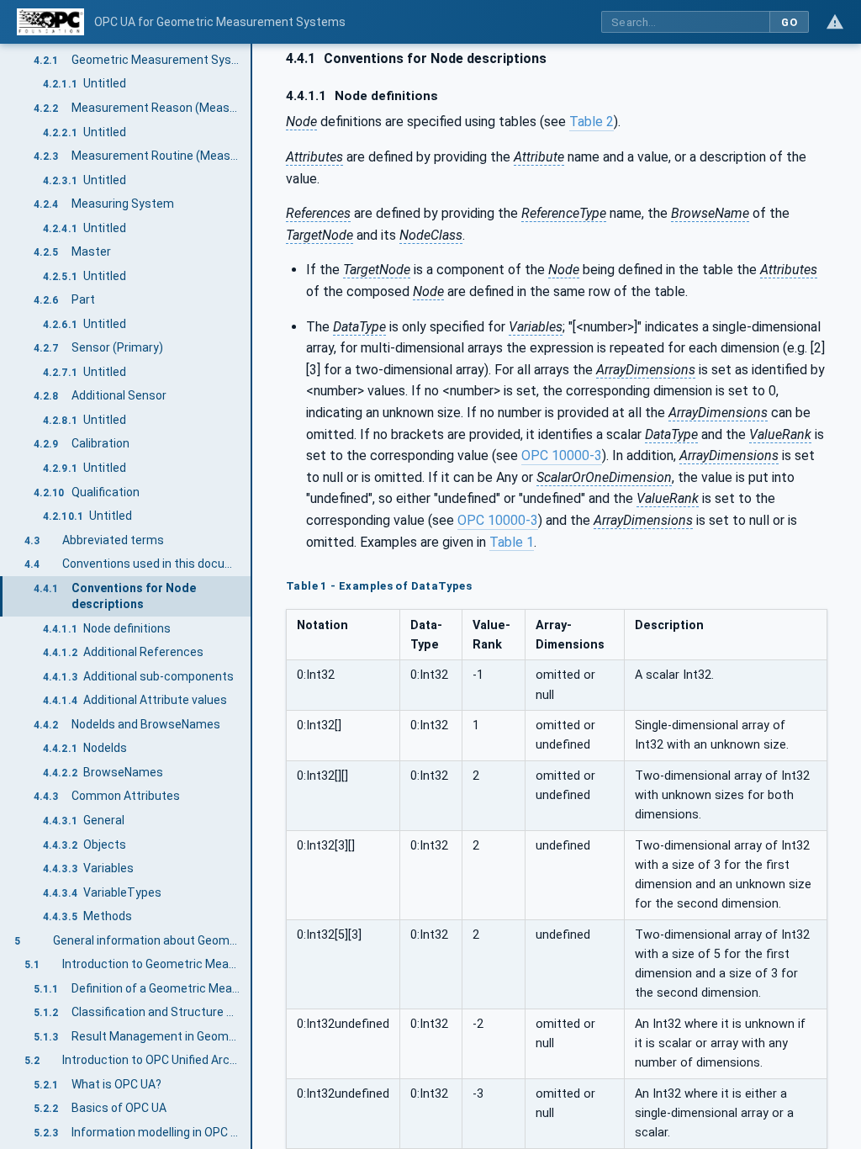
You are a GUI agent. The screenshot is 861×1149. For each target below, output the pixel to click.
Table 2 (591, 122)
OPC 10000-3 (561, 455)
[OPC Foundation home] (50, 21)
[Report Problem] (835, 22)
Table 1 (511, 542)
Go (789, 22)
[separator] (252, 596)
